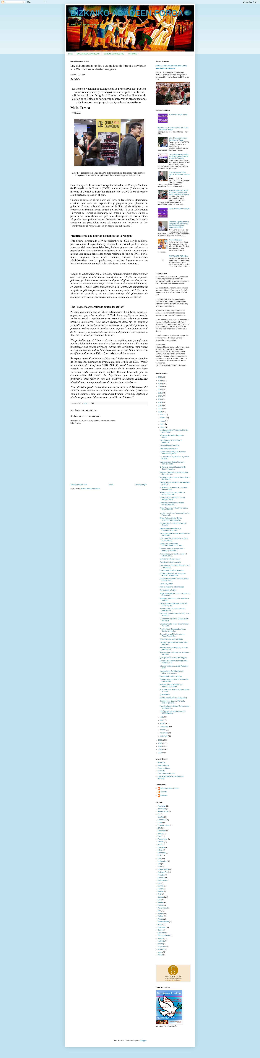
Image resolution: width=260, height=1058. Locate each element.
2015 (160, 393)
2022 (160, 740)
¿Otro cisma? (165, 695)
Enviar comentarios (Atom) (90, 488)
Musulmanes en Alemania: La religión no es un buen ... (174, 488)
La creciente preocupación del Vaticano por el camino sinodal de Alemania (178, 156)
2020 (160, 409)
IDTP (159, 856)
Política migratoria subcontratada (172, 587)
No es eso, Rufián (166, 584)
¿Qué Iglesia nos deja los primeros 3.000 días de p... (172, 712)
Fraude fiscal (162, 839)
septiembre (164, 727)
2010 (160, 377)
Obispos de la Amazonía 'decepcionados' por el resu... (171, 545)
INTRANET (133, 54)
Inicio (70, 54)
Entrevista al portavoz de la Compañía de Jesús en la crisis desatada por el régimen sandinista (179, 225)
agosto (162, 723)
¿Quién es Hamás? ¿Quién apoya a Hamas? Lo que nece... (173, 574)
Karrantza (161, 878)
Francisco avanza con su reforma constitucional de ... (172, 504)
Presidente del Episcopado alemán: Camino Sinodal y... (173, 630)
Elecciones (162, 831)
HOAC (160, 850)
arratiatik (163, 792)
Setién (160, 930)
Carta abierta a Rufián (168, 590)
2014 (160, 390)
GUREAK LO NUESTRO (114, 54)
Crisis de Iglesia (164, 825)
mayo (162, 427)
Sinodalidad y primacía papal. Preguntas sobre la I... (171, 529)
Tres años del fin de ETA (169, 449)
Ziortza (160, 944)
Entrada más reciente (79, 485)
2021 (160, 412)
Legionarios (162, 880)
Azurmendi (162, 809)
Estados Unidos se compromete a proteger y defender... (172, 550)
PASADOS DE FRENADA (178, 256)
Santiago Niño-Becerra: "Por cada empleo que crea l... (172, 702)
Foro (159, 836)
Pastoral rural (163, 908)
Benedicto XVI (163, 812)
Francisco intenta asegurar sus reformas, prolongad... (171, 685)
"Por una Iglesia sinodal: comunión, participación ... (173, 609)
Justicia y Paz (163, 872)
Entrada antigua (141, 485)
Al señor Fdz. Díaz (175, 240)
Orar (159, 900)
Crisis (160, 822)
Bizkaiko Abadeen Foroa (169, 788)
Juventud (161, 875)
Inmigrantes (162, 861)
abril (162, 424)
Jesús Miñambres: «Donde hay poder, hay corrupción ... (174, 509)
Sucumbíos (162, 933)
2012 (160, 383)
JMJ (159, 864)
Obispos (161, 897)
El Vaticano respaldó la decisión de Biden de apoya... (173, 468)
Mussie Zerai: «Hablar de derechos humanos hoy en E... (173, 453)
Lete (159, 883)
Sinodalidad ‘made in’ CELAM (171, 676)
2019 (160, 406)
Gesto (160, 845)
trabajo (160, 955)
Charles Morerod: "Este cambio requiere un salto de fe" (179, 174)
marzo (162, 421)
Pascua (160, 905)
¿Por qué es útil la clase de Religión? (173, 658)
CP (159, 814)
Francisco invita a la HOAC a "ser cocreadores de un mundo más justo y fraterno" (179, 192)
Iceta (159, 858)
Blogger (143, 1041)
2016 (160, 396)
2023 (160, 743)
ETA (159, 828)
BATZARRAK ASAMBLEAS (88, 54)
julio (162, 720)
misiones (161, 949)
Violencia (161, 941)
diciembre (164, 736)
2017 (160, 399)
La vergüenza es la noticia (169, 445)
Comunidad (162, 820)
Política (160, 916)
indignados (162, 947)
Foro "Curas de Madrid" (166, 774)
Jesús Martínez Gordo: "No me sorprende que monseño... (171, 519)
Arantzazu (161, 763)
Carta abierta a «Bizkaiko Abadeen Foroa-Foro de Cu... (172, 635)
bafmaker (163, 795)
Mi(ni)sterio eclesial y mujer (170, 559)
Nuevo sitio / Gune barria (178, 114)
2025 (160, 749)
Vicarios (161, 938)
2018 (160, 402)
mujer (160, 952)
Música (160, 889)
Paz (159, 911)
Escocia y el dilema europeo (170, 562)
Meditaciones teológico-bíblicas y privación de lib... (172, 463)
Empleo (160, 834)
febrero (163, 418)
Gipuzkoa (161, 847)
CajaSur (161, 817)
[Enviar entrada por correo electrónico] (92, 403)
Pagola (160, 902)
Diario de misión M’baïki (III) (179, 209)
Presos (160, 919)
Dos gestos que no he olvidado (171, 639)
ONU (159, 894)
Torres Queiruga (164, 935)
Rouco (160, 925)
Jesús (160, 867)
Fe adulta (161, 771)
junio (162, 717)
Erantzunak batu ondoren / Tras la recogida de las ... (172, 499)
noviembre (164, 733)
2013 (160, 387)
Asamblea (161, 806)
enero (162, 415)
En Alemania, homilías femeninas (172, 570)
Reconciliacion (163, 922)
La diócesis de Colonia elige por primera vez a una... (172, 672)
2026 (160, 753)
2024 (160, 746)
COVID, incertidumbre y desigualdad (173, 698)
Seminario (161, 927)
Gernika (161, 842)
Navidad (161, 891)
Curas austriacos (164, 768)
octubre (163, 730)
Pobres (160, 913)
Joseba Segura (163, 869)
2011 (160, 380)
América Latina (163, 765)
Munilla (160, 886)
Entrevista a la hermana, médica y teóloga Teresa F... (172, 493)
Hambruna (162, 853)
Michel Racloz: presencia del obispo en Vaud (178, 139)
